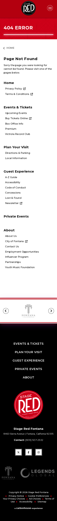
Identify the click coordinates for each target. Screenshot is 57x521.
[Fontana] (8, 473)
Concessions (13, 192)
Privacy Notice (16, 496)
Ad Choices (35, 498)
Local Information (16, 158)
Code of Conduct (15, 187)
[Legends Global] (37, 473)
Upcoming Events (16, 113)
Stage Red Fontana (28, 8)
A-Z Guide (11, 177)
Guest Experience (19, 171)
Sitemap (42, 501)
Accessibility (12, 182)
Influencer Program (16, 256)
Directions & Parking (17, 153)
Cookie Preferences (38, 496)
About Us (11, 236)
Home (10, 48)
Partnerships (13, 262)
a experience (28, 508)
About (9, 230)
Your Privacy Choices (14, 498)
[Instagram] (38, 452)
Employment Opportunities (22, 251)
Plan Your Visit (16, 147)
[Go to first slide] (51, 311)
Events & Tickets (18, 107)
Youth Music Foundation (20, 267)
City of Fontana (14, 241)
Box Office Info (14, 123)
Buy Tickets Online (16, 118)
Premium (11, 128)
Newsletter (12, 203)
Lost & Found (13, 198)
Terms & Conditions (17, 94)
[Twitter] (18, 452)
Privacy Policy (13, 88)
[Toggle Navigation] (50, 8)
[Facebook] (28, 452)
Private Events (16, 216)
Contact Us (12, 246)
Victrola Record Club (17, 134)
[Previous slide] (6, 311)
